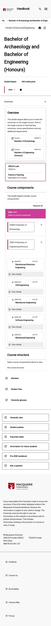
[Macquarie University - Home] (8, 10)
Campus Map (14, 602)
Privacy (12, 616)
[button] (25, 264)
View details (15, 275)
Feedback (13, 562)
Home (4, 21)
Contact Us (13, 575)
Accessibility (14, 589)
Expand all (38, 206)
